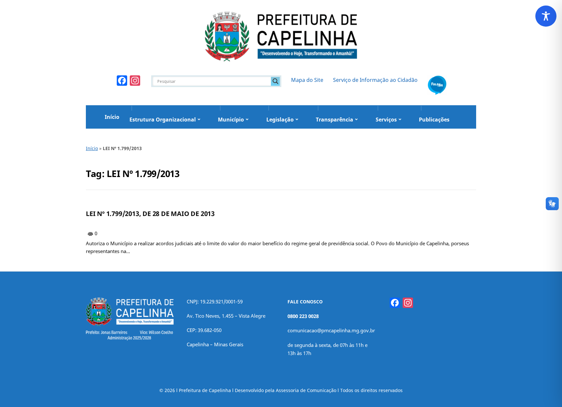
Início (112, 117)
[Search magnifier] (275, 81)
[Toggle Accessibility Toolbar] (546, 16)
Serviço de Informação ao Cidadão (375, 79)
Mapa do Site (307, 79)
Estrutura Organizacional (162, 119)
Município (231, 119)
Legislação (280, 119)
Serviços (386, 119)
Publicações (434, 119)
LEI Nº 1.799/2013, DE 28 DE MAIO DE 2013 (150, 213)
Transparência (334, 119)
